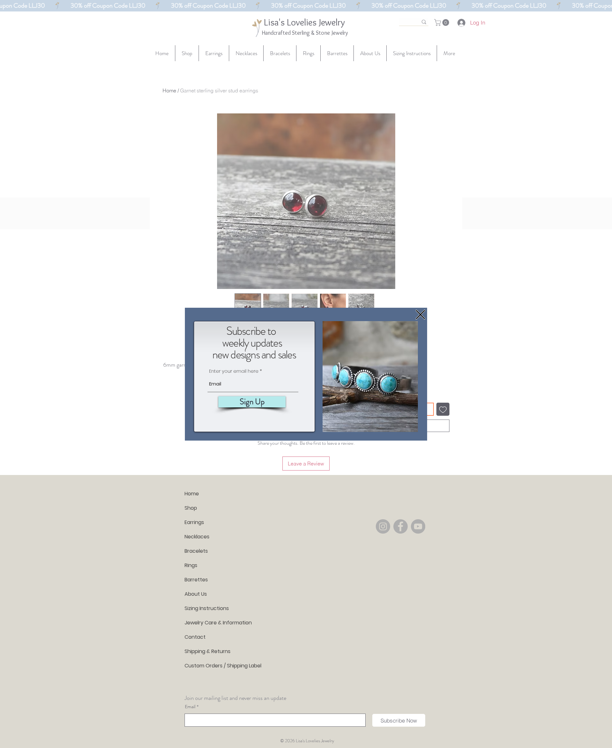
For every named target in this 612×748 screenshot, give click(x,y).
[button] (420, 314)
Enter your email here (234, 371)
